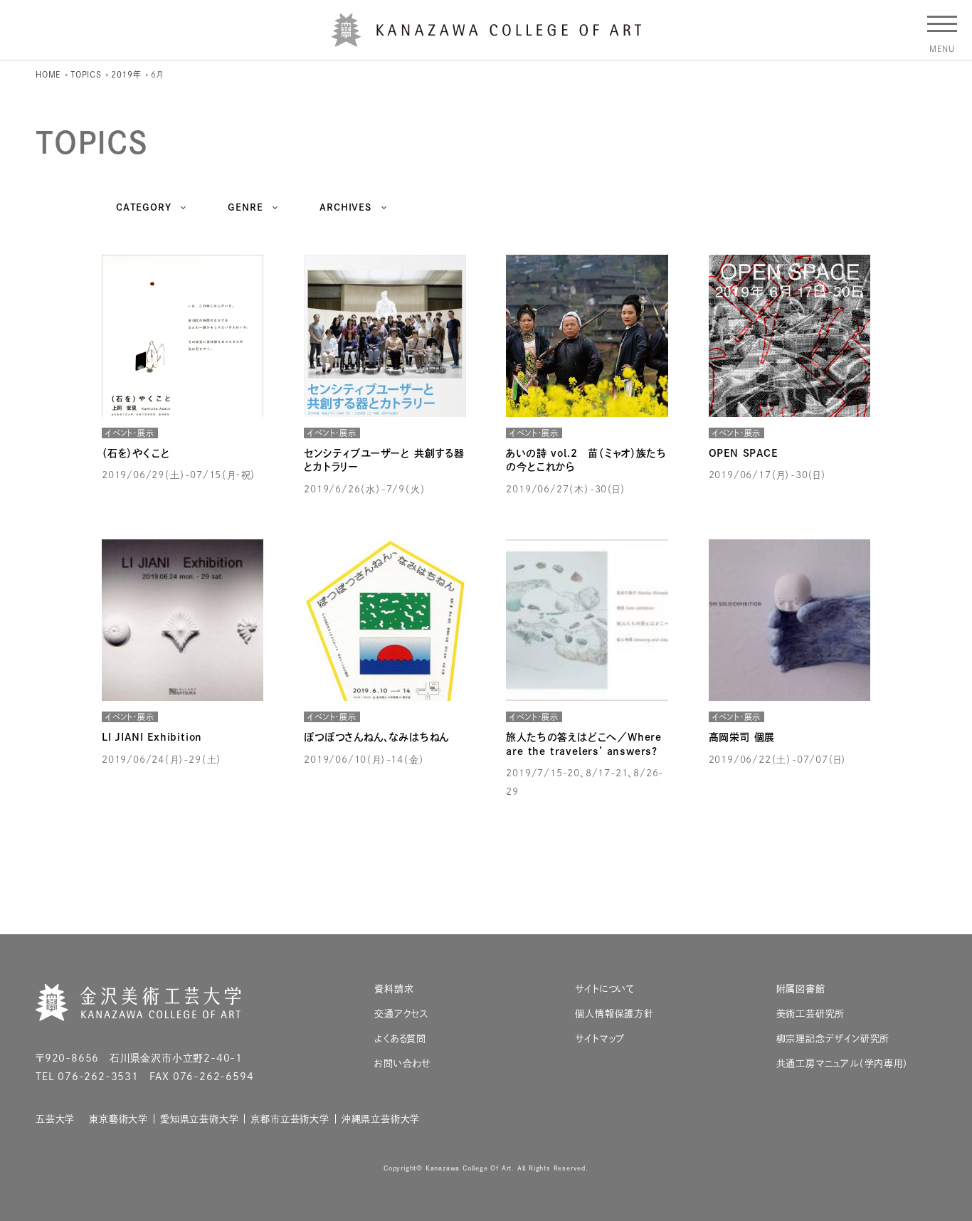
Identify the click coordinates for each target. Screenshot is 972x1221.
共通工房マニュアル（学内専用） (842, 1063)
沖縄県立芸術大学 (381, 1119)
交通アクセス (401, 1013)
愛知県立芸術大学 (199, 1119)
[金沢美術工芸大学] (486, 41)
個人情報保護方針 (614, 1013)
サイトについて (605, 988)
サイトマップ (600, 1038)
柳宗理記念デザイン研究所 (833, 1038)
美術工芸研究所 (810, 1013)
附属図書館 (800, 988)
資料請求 (393, 988)
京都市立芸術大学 (289, 1119)
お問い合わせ (402, 1063)
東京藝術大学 (118, 1119)
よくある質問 (400, 1038)
